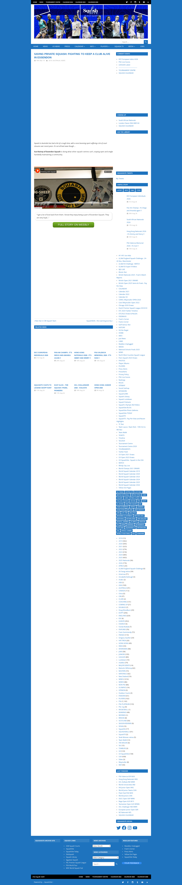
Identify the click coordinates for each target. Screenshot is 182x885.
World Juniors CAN (125, 796)
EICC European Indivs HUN (128, 59)
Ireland (129, 510)
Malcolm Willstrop (125, 668)
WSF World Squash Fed (74, 868)
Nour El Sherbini (123, 522)
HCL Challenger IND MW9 (128, 807)
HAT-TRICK (122, 640)
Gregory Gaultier (125, 638)
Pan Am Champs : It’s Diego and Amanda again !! (63, 355)
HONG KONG (123, 643)
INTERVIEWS (123, 649)
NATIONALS (123, 674)
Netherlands (131, 519)
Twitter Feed (123, 452)
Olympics (134, 522)
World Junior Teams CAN (127, 790)
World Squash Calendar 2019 (129, 471)
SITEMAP (122, 385)
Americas (122, 574)
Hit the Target (123, 330)
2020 (120, 544)
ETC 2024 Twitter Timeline (128, 311)
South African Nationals (127, 120)
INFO (92, 46)
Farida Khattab (124, 627)
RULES (121, 383)
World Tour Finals (123, 533)
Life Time (125, 513)
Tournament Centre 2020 (128, 446)
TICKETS (121, 435)
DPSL (139, 501)
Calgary (120, 498)
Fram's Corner (129, 849)
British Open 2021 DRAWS (128, 280)
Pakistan (142, 522)
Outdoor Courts (124, 693)
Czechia (132, 501)
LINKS (121, 341)
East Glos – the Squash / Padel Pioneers (61, 388)
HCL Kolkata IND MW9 (127, 782)
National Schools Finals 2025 (129, 349)
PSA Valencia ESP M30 (127, 776)
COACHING (123, 602)
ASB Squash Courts (73, 846)
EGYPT (121, 613)
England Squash (131, 504)
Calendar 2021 (124, 291)
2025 (120, 557)
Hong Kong (121, 510)
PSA (120, 701)
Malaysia (133, 513)
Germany (140, 507)
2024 (120, 555)
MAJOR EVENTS (124, 665)
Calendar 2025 (80, 2)
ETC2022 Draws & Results (128, 314)
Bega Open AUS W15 (126, 801)
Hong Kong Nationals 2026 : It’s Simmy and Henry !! (82, 355)
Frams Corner (124, 322)
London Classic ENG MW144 (129, 123)
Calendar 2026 (93, 2)
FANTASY (122, 624)
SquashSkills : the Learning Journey (99, 321)
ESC (120, 618)
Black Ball (138, 492)
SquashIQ (122, 729)
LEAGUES (122, 657)
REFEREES (122, 715)
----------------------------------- (128, 67)
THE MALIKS (123, 743)
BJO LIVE (122, 269)
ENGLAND (122, 616)
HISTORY (122, 327)
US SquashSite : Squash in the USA (131, 460)
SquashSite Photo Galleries (128, 410)
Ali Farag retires (124, 571)
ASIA (120, 585)
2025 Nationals (124, 560)
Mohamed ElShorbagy (124, 516)
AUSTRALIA (56, 60)
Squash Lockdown (125, 399)
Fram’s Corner (124, 319)
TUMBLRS (122, 748)
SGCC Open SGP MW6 (127, 798)
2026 (120, 563)
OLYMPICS (122, 687)
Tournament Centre (53, 2)
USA (120, 756)
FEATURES (122, 629)
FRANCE (121, 635)
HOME (35, 2)
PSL (118, 525)
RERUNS (122, 718)
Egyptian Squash (72, 860)
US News (56, 46)
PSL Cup (122, 707)
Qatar (123, 525)
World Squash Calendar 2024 (129, 479)
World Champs (126, 530)
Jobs (118, 513)
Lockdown (122, 660)
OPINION (122, 690)
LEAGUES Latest (124, 65)
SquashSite (70, 849)
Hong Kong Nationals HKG (128, 779)
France (132, 507)
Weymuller (123, 762)
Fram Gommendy (122, 507)
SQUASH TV (119, 46)
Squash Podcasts (125, 402)
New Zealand (142, 519)
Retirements (140, 525)
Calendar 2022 (124, 294)
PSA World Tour (71, 865)
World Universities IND (127, 785)
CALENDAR (79, 46)
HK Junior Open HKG (126, 787)
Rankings (122, 380)
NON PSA (122, 685)
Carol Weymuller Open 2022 (129, 302)
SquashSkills (130, 528)
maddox (122, 663)
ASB (120, 582)
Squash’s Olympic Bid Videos (129, 405)
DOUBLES (122, 607)
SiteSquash (70, 854)
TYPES (138, 190)
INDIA (121, 646)
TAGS (132, 190)
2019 (50, 60)
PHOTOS (122, 361)
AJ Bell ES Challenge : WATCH (129, 264)
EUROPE (122, 621)
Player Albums (124, 363)
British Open (135, 495)
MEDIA (130, 46)
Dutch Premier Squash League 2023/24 (133, 308)
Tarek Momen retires (126, 737)
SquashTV (122, 416)
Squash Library (124, 396)
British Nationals (123, 495)
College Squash (122, 501)
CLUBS (121, 599)
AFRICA (121, 566)
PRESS (67, 46)
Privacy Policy (124, 374)
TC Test (121, 424)
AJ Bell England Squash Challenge (131, 568)
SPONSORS (123, 391)
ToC (118, 530)
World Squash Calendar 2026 (129, 485)
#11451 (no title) (125, 255)
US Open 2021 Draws (126, 454)
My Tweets (120, 178)
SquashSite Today (72, 851)
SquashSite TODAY (125, 413)
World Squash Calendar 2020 (129, 474)
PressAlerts (123, 372)
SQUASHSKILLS (124, 732)
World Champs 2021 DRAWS (129, 468)
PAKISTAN (122, 696)
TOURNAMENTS (124, 449)
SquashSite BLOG (125, 407)
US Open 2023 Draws (126, 457)
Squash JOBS (123, 394)
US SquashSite (124, 754)
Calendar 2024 (68, 2)
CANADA (122, 591)
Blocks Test (123, 272)
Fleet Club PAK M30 (126, 793)
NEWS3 (121, 682)
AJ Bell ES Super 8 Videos (128, 266)
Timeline (122, 438)
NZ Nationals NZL (125, 812)
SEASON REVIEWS (125, 723)
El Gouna (120, 504)
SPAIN (121, 726)
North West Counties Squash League (132, 355)
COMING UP (123, 605)
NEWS (41, 2)
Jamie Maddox (139, 510)
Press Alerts (123, 369)
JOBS (142, 46)
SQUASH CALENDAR (126, 73)
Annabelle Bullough (126, 577)
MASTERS (122, 671)
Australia (128, 492)
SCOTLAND (123, 721)
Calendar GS (123, 297)
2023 (120, 552)
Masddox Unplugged (132, 846)
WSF (133, 533)
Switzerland (141, 528)
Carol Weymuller (130, 498)
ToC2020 (122, 441)
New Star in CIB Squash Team (45, 321)
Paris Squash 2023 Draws (128, 358)
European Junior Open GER (128, 810)
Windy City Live (124, 466)
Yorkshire (140, 533)
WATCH (121, 463)
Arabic (121, 580)
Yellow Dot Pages (125, 488)
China (121, 593)
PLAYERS (104, 46)
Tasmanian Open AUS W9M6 (129, 804)
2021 (120, 546)
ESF (140, 504)
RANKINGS (122, 712)
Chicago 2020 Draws (126, 305)
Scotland (120, 528)
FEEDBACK (122, 316)
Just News (122, 338)
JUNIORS (122, 654)
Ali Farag (120, 492)
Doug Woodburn (125, 610)
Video (121, 759)
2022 (120, 549)
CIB (140, 498)
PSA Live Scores (124, 62)
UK (120, 751)
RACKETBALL (123, 710)
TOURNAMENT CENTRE (127, 70)
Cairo (144, 495)
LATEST (119, 190)
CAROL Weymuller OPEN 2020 (130, 300)
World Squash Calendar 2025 (129, 482)
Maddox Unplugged (126, 344)
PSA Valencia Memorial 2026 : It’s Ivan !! (102, 355)
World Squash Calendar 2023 (129, 477)
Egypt (145, 501)
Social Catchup (124, 388)
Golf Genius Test (124, 325)
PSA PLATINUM (124, 704)
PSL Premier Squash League (76, 863)
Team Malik (123, 432)
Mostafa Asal (139, 516)
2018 (120, 538)
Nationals (120, 519)
